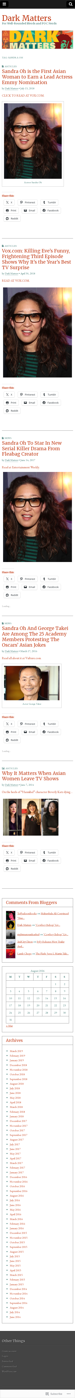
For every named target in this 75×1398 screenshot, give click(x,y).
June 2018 (15, 1093)
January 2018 (17, 1116)
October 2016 (17, 1186)
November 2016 (19, 1181)
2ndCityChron (25, 941)
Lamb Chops (24, 953)
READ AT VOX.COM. (16, 281)
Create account (9, 1351)
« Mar (9, 1025)
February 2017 (17, 1167)
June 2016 (15, 1205)
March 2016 (16, 1219)
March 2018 (16, 1107)
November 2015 (19, 1237)
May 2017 (15, 1153)
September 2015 (18, 1247)
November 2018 (19, 1069)
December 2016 (18, 1177)
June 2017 (15, 1149)
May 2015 (15, 1265)
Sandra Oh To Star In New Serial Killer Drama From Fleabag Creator (32, 448)
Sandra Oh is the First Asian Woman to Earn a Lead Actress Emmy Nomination (37, 76)
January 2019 (17, 1060)
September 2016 (18, 1191)
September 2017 (18, 1135)
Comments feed (9, 1366)
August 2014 (17, 1307)
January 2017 (17, 1172)
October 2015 (17, 1242)
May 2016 (15, 1209)
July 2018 (15, 1088)
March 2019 (16, 1051)
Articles (11, 66)
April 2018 (15, 1102)
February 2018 (17, 1111)
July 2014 (15, 1312)
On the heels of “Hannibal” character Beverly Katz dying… (37, 792)
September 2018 (18, 1079)
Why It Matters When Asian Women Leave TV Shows (34, 776)
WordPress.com (9, 1371)
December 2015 (18, 1233)
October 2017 (17, 1130)
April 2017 (15, 1158)
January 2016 (17, 1228)
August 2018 (17, 1083)
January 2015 (17, 1284)
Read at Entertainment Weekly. (21, 467)
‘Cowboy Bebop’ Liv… (47, 925)
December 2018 (18, 1065)
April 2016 (15, 1214)
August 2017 (17, 1139)
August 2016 (17, 1195)
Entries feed (7, 1361)
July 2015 (15, 1256)
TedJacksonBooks (27, 913)
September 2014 (18, 1303)
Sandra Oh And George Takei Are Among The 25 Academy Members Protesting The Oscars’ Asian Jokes (35, 636)
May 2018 (15, 1097)
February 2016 (17, 1223)
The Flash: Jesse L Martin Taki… (52, 953)
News (8, 438)
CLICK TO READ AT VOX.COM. (23, 96)
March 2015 (16, 1275)
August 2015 (17, 1251)
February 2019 (17, 1055)
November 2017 (19, 1125)
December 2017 (18, 1121)
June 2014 (15, 1317)
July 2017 (15, 1144)
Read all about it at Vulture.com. (21, 658)
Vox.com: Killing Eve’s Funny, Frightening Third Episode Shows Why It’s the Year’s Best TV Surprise (36, 259)
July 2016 (15, 1200)
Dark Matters (26, 18)
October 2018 (17, 1074)
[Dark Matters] (37, 40)
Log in (5, 1356)
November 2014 (19, 1293)
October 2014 (17, 1298)
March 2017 (16, 1163)
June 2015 (15, 1261)
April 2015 (15, 1270)
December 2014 (18, 1289)
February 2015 (17, 1279)
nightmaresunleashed (28, 934)
